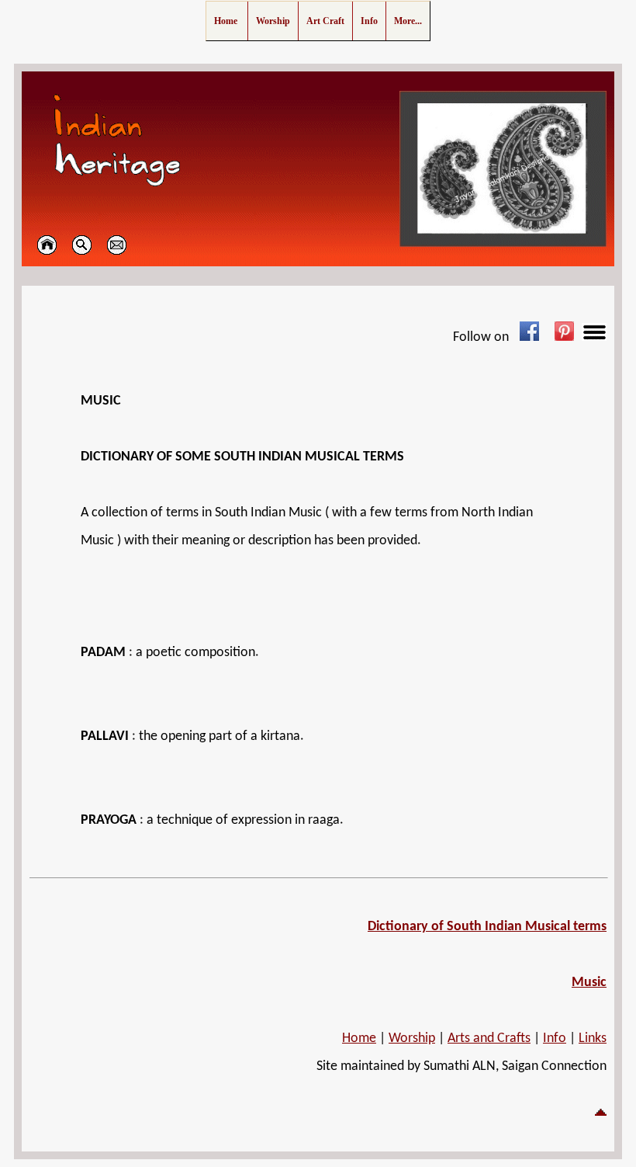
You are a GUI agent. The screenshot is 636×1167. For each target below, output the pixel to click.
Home (359, 1038)
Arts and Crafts (489, 1038)
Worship (412, 1038)
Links (593, 1038)
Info (554, 1038)
